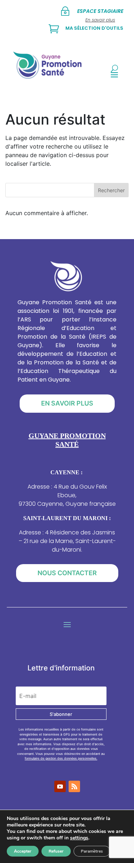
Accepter (22, 851)
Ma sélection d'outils (94, 28)
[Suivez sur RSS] (74, 786)
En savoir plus (67, 403)
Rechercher (111, 190)
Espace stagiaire (100, 11)
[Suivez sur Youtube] (60, 786)
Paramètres (92, 851)
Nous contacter (67, 573)
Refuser (56, 851)
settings (79, 838)
